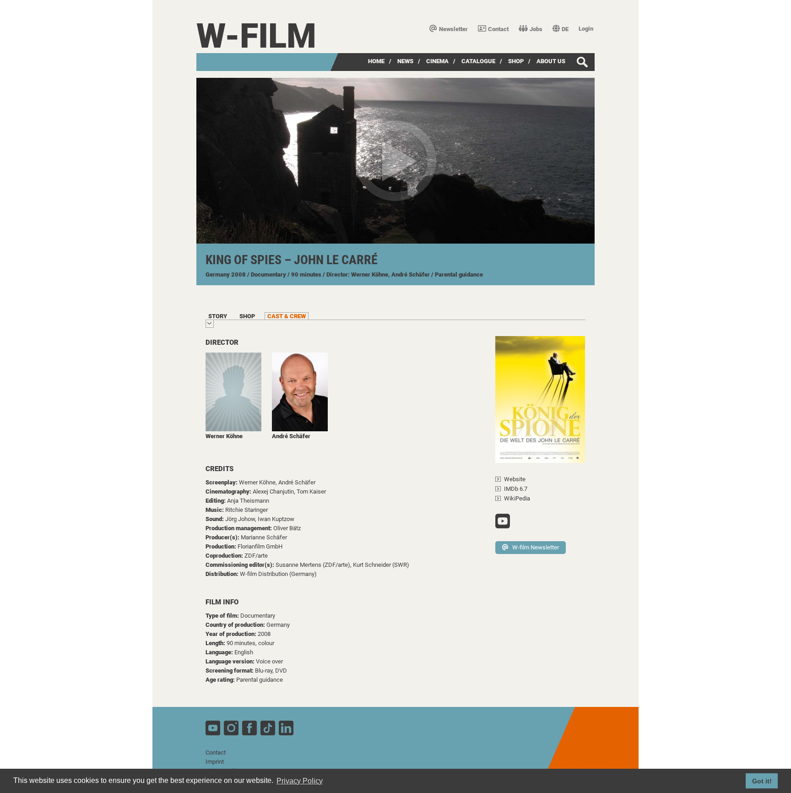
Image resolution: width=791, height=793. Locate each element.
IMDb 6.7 (515, 488)
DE (565, 29)
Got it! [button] (762, 781)
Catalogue (478, 61)
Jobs (536, 29)
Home (376, 61)
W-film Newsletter (535, 547)
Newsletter (453, 29)
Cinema (437, 61)
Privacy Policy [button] (299, 781)
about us (550, 61)
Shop (516, 61)
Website (515, 479)
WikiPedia (517, 498)
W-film (256, 36)
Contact (498, 29)
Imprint (215, 761)
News (405, 61)
